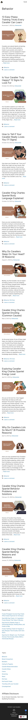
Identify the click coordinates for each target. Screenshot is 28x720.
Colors (4, 671)
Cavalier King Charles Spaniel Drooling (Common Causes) (13, 313)
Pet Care (12, 300)
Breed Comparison (7, 659)
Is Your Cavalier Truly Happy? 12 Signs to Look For (13, 80)
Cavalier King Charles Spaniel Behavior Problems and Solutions (13, 490)
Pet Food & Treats (7, 681)
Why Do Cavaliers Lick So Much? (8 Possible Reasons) (14, 430)
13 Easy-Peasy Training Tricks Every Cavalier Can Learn (13, 20)
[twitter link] (14, 710)
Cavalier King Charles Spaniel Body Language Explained (13, 195)
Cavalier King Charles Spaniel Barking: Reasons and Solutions (13, 553)
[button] (24, 2)
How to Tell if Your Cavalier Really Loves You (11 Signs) (13, 137)
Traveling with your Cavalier (10, 684)
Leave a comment (9, 70)
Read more (6, 63)
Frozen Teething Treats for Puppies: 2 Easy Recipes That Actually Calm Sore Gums (13, 630)
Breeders (4, 661)
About (14, 712)
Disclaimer (14, 716)
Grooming (5, 674)
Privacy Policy (14, 714)
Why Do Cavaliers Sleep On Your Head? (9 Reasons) (13, 254)
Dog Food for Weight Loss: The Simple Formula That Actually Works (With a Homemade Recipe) (13, 636)
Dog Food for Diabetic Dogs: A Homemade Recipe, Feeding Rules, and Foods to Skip (13, 624)
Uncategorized (6, 686)
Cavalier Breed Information (10, 666)
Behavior (6, 67)
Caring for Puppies (7, 664)
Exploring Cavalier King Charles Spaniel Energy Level (13, 371)
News (3, 676)
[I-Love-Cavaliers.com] (10, 2)
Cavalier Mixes (6, 669)
